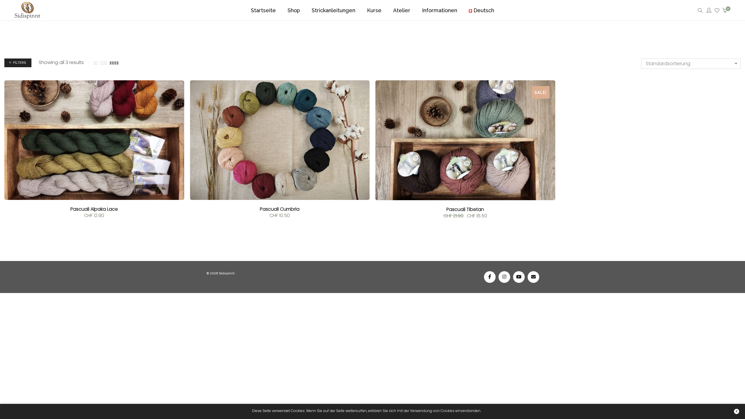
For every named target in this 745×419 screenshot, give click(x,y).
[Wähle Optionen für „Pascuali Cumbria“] (201, 82)
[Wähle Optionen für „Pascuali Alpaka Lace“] (15, 82)
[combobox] (691, 63)
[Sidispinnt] (27, 15)
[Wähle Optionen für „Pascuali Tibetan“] (386, 82)
